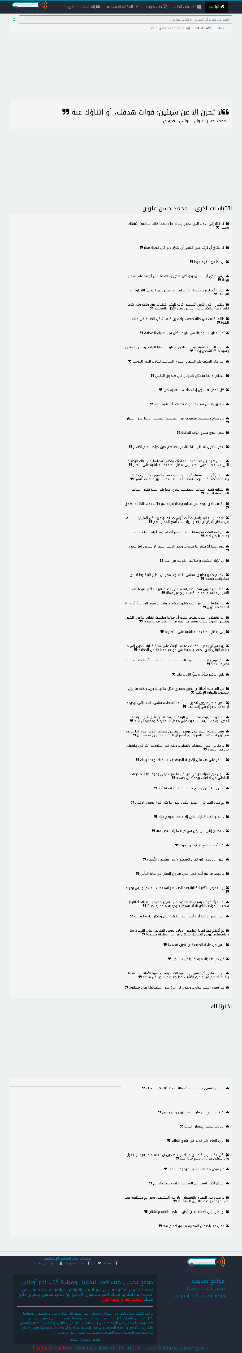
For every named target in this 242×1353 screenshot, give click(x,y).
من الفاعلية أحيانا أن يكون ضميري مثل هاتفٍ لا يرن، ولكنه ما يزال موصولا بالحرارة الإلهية (178, 690)
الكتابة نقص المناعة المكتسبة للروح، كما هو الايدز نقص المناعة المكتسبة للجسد (180, 491)
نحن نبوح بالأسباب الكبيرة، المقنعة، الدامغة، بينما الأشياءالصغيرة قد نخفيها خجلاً (177, 662)
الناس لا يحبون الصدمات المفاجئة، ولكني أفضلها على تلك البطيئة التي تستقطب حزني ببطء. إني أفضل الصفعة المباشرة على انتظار (178, 463)
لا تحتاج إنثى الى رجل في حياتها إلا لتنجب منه (190, 831)
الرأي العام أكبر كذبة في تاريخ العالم (198, 1140)
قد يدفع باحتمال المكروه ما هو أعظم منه (194, 1226)
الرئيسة (214, 7)
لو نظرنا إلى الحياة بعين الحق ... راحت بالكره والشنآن (186, 1212)
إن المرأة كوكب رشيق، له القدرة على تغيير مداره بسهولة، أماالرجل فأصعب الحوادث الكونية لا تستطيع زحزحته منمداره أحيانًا (178, 904)
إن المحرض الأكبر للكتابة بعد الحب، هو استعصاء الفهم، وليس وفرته (176, 888)
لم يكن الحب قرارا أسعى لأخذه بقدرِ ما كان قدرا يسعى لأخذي (180, 802)
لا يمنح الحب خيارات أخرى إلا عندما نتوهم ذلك (191, 817)
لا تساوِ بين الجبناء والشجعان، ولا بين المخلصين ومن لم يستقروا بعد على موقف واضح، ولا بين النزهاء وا (177, 1199)
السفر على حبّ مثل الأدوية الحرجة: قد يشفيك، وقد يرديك (182, 760)
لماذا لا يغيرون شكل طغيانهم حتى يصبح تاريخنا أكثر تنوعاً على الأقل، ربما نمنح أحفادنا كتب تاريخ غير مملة (180, 591)
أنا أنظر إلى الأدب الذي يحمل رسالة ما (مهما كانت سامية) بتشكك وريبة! (178, 225)
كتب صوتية (154, 7)
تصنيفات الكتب (185, 7)
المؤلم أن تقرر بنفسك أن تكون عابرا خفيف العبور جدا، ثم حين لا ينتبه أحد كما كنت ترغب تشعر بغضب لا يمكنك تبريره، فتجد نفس (180, 477)
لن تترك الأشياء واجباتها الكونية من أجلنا (194, 560)
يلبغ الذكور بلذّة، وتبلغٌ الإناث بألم (200, 674)
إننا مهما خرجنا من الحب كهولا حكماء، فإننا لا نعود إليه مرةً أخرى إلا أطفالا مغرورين (177, 605)
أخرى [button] (70, 7)
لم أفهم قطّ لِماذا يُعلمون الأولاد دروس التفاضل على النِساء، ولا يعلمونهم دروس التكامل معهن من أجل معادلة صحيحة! (179, 932)
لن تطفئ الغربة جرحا (209, 262)
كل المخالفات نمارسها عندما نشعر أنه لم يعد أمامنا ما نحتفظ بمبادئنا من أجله (181, 534)
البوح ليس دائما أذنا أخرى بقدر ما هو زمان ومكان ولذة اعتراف (179, 916)
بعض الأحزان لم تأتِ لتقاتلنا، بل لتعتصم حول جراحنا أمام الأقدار (179, 447)
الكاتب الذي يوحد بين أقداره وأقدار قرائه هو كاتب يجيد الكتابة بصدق (175, 504)
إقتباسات (89, 7)
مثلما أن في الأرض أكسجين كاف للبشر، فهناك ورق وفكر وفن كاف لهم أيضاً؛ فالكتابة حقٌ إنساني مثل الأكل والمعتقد (178, 306)
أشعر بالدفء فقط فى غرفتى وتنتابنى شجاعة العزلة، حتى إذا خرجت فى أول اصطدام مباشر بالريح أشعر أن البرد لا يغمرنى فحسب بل (177, 733)
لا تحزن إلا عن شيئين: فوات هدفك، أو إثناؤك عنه (189, 404)
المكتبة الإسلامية (120, 7)
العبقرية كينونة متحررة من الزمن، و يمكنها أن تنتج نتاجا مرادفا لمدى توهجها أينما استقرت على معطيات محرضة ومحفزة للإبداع (180, 719)
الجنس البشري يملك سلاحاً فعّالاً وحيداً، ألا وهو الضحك (185, 1088)
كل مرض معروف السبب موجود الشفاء (196, 1169)
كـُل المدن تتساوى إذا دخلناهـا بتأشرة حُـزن (194, 390)
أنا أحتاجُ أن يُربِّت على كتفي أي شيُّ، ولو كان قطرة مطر (184, 247)
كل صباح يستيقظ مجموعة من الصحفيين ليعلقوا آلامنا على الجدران (176, 418)
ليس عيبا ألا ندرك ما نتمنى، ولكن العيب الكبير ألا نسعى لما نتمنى (177, 546)
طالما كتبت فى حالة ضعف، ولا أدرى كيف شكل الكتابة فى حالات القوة (179, 321)
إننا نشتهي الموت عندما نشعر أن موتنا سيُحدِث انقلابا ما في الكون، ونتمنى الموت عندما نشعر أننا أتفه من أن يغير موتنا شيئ (177, 619)
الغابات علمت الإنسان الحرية (204, 1126)
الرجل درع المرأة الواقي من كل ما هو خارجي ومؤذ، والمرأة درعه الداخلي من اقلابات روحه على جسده (180, 776)
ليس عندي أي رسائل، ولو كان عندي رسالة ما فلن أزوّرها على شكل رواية (178, 278)
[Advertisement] (121, 67)
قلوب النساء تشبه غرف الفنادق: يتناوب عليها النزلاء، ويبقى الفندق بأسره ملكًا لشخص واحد (177, 349)
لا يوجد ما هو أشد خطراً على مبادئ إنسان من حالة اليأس (182, 873)
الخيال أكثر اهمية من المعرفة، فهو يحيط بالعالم (189, 1183)
